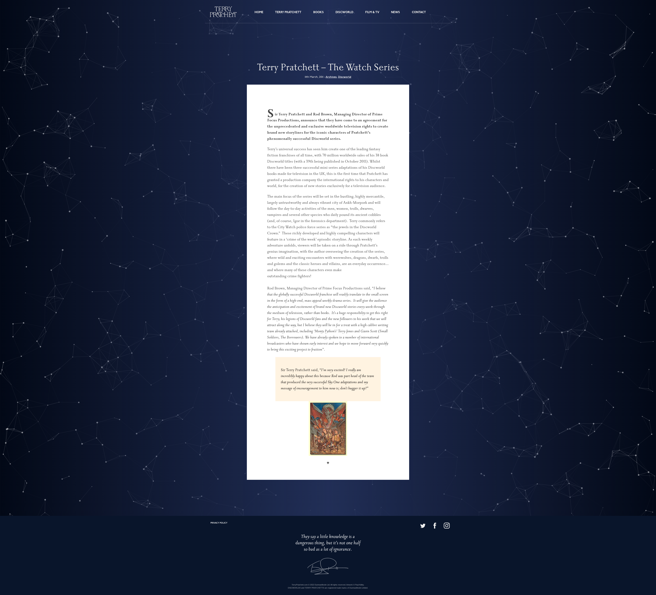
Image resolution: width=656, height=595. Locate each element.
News (395, 12)
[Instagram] (446, 526)
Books (318, 12)
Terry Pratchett (288, 12)
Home (259, 12)
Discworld (344, 12)
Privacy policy (218, 523)
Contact (419, 12)
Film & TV (372, 12)
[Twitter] (423, 526)
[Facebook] (434, 526)
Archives (331, 77)
